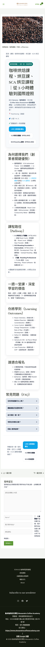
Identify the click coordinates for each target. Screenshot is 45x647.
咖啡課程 (12, 47)
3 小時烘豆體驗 (30, 453)
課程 (12, 54)
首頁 (7, 54)
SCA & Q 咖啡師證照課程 (22, 569)
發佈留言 (5, 47)
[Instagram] (18, 601)
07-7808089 (25, 625)
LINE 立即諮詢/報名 (17, 129)
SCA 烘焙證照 (29, 459)
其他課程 (22, 573)
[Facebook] (22, 601)
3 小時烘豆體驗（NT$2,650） (21, 135)
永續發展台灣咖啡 (22, 576)
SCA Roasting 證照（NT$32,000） (23, 142)
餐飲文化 (22, 579)
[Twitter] (27, 601)
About (23, 583)
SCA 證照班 (26, 181)
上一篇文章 (6, 473)
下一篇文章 (38, 473)
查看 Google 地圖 (22, 636)
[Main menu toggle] (3, 4)
